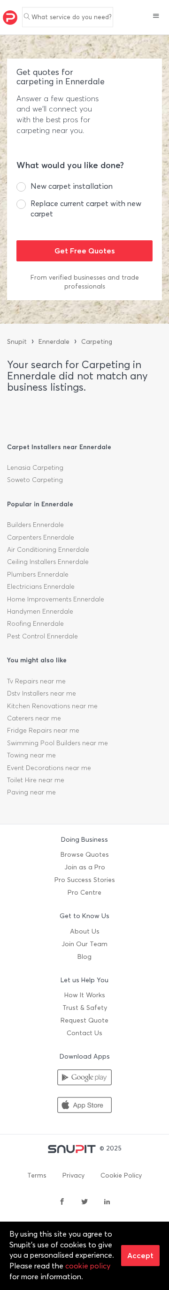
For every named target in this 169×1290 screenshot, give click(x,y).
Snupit (17, 342)
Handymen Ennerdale (40, 611)
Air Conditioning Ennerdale (48, 550)
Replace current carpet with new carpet (86, 208)
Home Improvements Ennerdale (55, 599)
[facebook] (62, 1202)
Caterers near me (34, 718)
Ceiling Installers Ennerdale (48, 562)
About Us (85, 931)
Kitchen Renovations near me (52, 706)
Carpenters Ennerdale (40, 537)
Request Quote (84, 1020)
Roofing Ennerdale (35, 624)
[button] (156, 17)
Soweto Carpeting (35, 480)
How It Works (84, 995)
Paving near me (31, 792)
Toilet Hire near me (35, 780)
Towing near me (31, 755)
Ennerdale (53, 342)
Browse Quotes (85, 855)
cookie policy (87, 1265)
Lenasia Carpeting (35, 468)
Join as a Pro (84, 867)
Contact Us (84, 1033)
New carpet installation (72, 186)
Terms (36, 1175)
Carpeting (96, 342)
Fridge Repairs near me (43, 730)
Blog (84, 957)
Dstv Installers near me (41, 693)
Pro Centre (84, 893)
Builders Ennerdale (35, 525)
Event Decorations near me (49, 768)
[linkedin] (107, 1202)
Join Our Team (84, 944)
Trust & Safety (84, 1008)
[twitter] (84, 1202)
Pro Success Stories (84, 880)
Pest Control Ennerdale (42, 636)
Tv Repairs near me (36, 681)
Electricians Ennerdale (41, 587)
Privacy (73, 1175)
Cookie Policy (121, 1175)
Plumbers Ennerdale (38, 574)
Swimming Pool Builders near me (57, 743)
